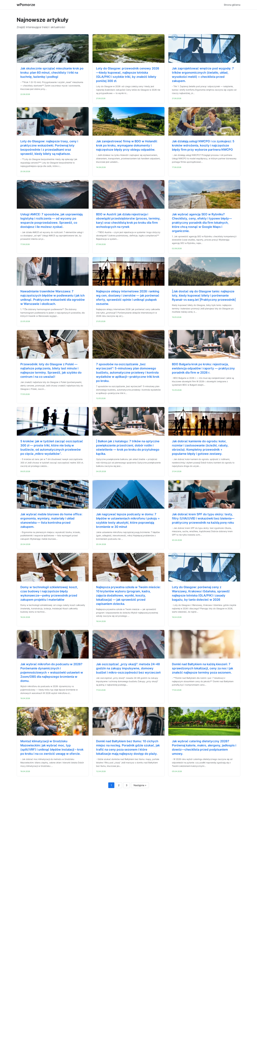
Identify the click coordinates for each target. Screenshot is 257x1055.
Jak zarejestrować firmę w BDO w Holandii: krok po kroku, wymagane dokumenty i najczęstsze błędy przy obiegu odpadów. (127, 145)
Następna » (140, 785)
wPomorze (26, 5)
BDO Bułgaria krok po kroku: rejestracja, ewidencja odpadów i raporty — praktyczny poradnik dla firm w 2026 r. (203, 368)
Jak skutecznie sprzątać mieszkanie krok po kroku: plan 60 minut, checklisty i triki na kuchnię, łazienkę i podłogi (51, 73)
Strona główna (232, 4)
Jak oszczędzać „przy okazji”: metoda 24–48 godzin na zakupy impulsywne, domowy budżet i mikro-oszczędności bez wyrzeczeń (128, 668)
